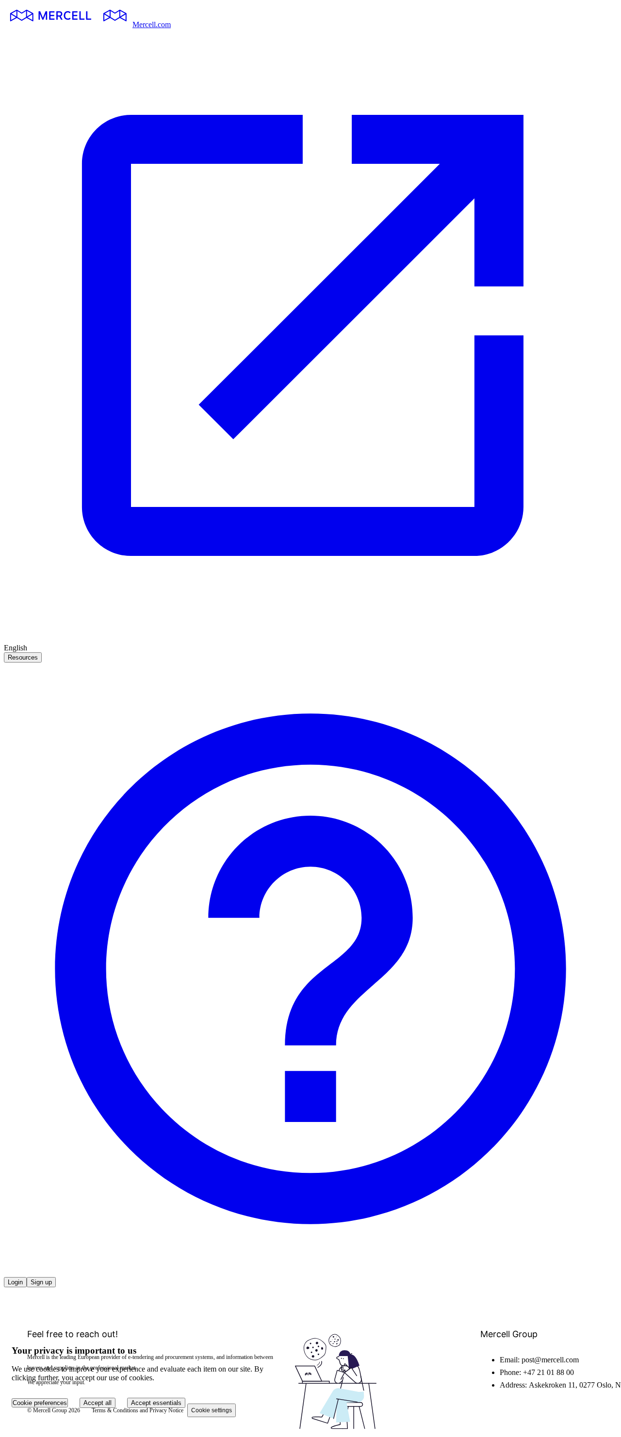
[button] (310, 1272)
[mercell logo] (68, 24)
